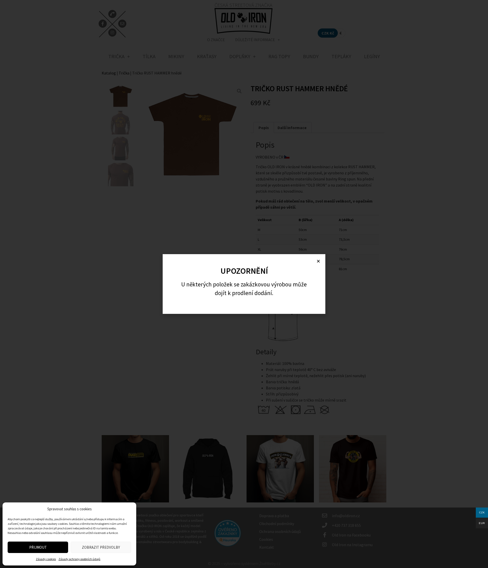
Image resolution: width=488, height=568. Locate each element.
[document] (244, 284)
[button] (318, 261)
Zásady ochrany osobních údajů (79, 559)
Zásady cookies (46, 559)
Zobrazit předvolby (101, 547)
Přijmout (38, 547)
